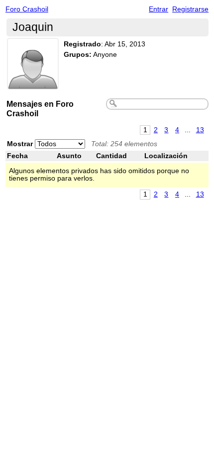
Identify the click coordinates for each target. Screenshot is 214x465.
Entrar (158, 9)
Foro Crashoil (26, 9)
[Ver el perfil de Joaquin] (33, 83)
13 (200, 130)
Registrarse (190, 9)
